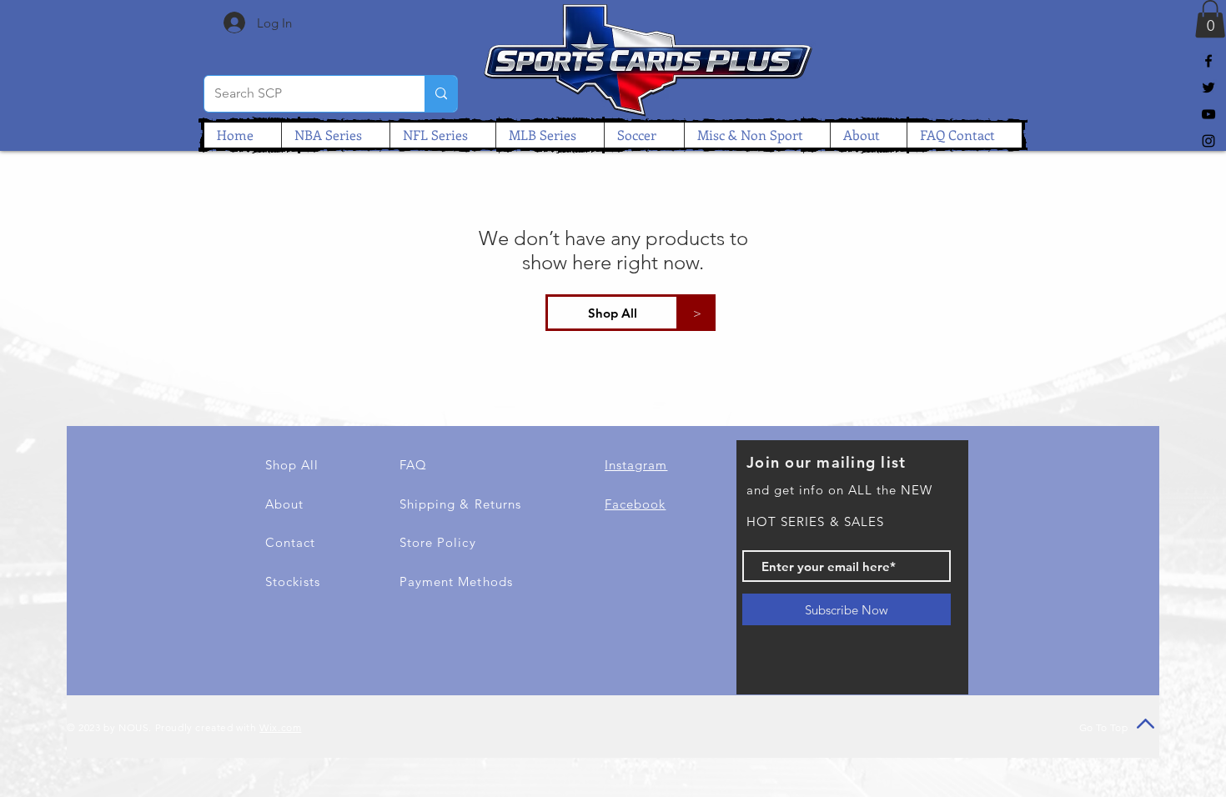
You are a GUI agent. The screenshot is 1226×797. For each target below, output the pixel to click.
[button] (1210, 19)
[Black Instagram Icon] (1208, 141)
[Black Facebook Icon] (1208, 61)
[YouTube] (1208, 114)
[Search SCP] (441, 94)
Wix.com (280, 727)
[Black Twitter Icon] (1208, 87)
